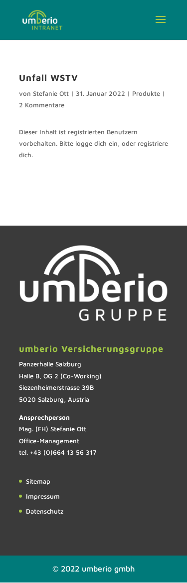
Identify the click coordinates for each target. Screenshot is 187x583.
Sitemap (38, 481)
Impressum (43, 496)
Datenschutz (44, 511)
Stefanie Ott (51, 93)
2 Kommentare (41, 105)
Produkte (146, 93)
